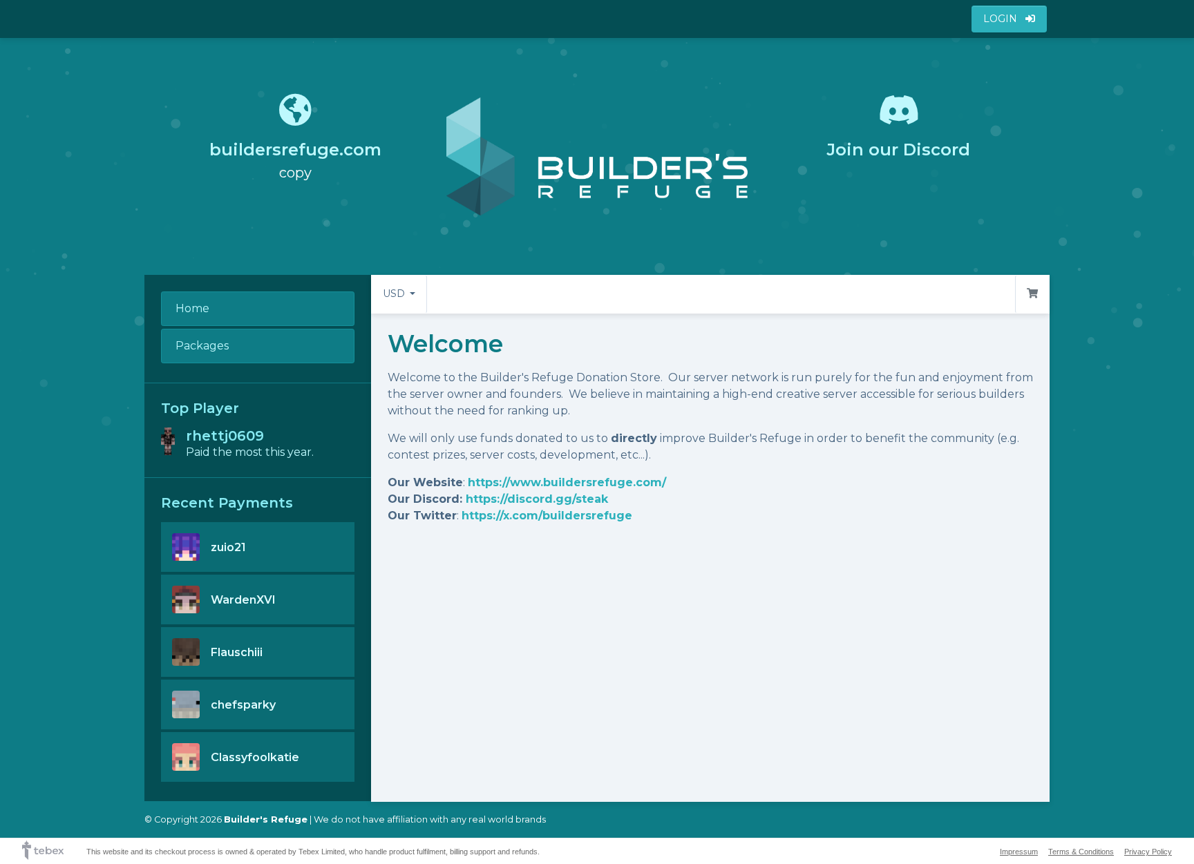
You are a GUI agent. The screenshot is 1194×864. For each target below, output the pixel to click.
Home (192, 308)
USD (395, 293)
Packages (202, 345)
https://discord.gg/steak (537, 499)
